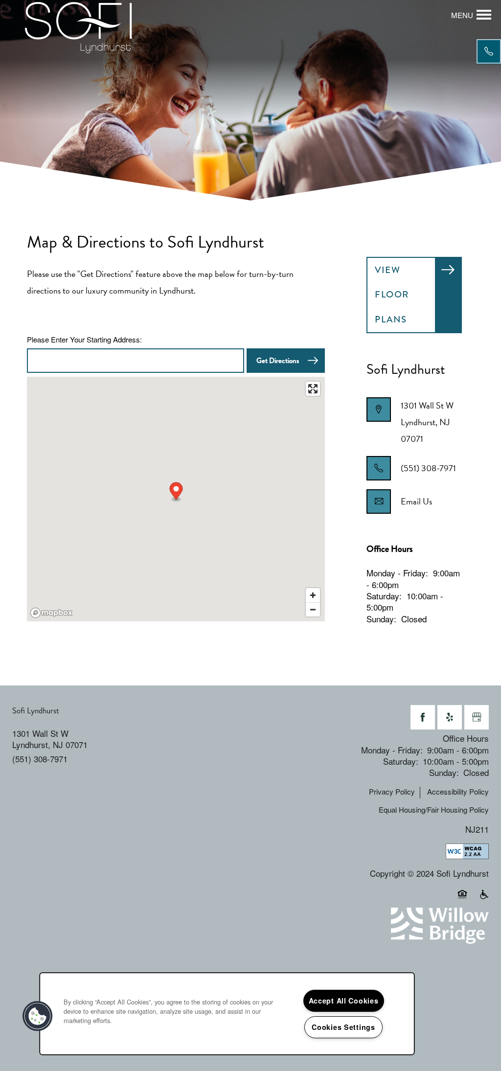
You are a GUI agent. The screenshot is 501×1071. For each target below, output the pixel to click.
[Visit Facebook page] (422, 717)
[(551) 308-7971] (489, 51)
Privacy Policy (392, 792)
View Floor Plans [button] (392, 294)
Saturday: (384, 596)
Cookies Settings (343, 1027)
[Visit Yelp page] (449, 717)
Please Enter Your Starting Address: (84, 339)
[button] (176, 492)
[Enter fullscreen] (313, 389)
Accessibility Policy (458, 792)
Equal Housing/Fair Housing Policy (434, 810)
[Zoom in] (313, 595)
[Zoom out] (313, 609)
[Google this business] (476, 717)
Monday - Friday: (397, 573)
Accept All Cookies (344, 1000)
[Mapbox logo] (51, 612)
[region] (227, 1013)
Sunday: (381, 619)
